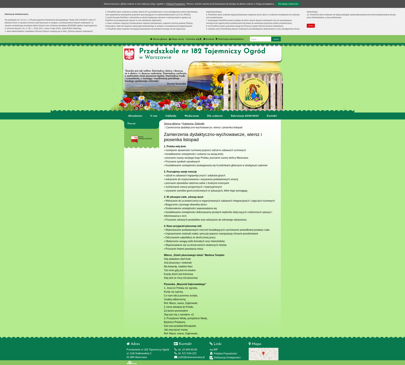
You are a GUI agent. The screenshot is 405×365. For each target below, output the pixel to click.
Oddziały (170, 116)
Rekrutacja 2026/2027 (245, 116)
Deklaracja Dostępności (227, 357)
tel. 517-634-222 (187, 353)
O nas (153, 116)
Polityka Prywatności (225, 353)
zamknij (310, 26)
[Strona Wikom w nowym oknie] (132, 362)
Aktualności (135, 116)
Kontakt (272, 116)
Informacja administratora (230, 39)
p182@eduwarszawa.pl (191, 357)
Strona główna (159, 39)
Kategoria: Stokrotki (193, 123)
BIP (215, 349)
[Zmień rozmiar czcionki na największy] (200, 39)
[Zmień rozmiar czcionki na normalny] (196, 39)
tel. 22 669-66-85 (187, 349)
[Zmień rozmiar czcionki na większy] (198, 39)
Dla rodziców (215, 116)
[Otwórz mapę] (263, 354)
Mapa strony (177, 39)
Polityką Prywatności (175, 4)
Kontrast (209, 39)
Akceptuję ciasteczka (288, 4)
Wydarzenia (191, 116)
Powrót (131, 123)
